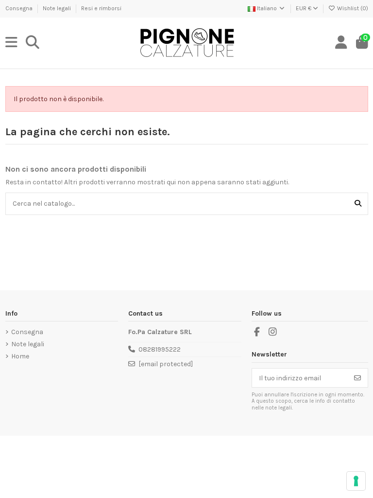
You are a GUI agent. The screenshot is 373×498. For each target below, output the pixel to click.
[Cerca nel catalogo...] (358, 203)
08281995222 (159, 349)
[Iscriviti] (357, 378)
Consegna (19, 8)
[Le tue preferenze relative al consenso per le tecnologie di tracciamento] (356, 481)
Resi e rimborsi (101, 8)
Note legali (57, 8)
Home (20, 356)
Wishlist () (352, 8)
